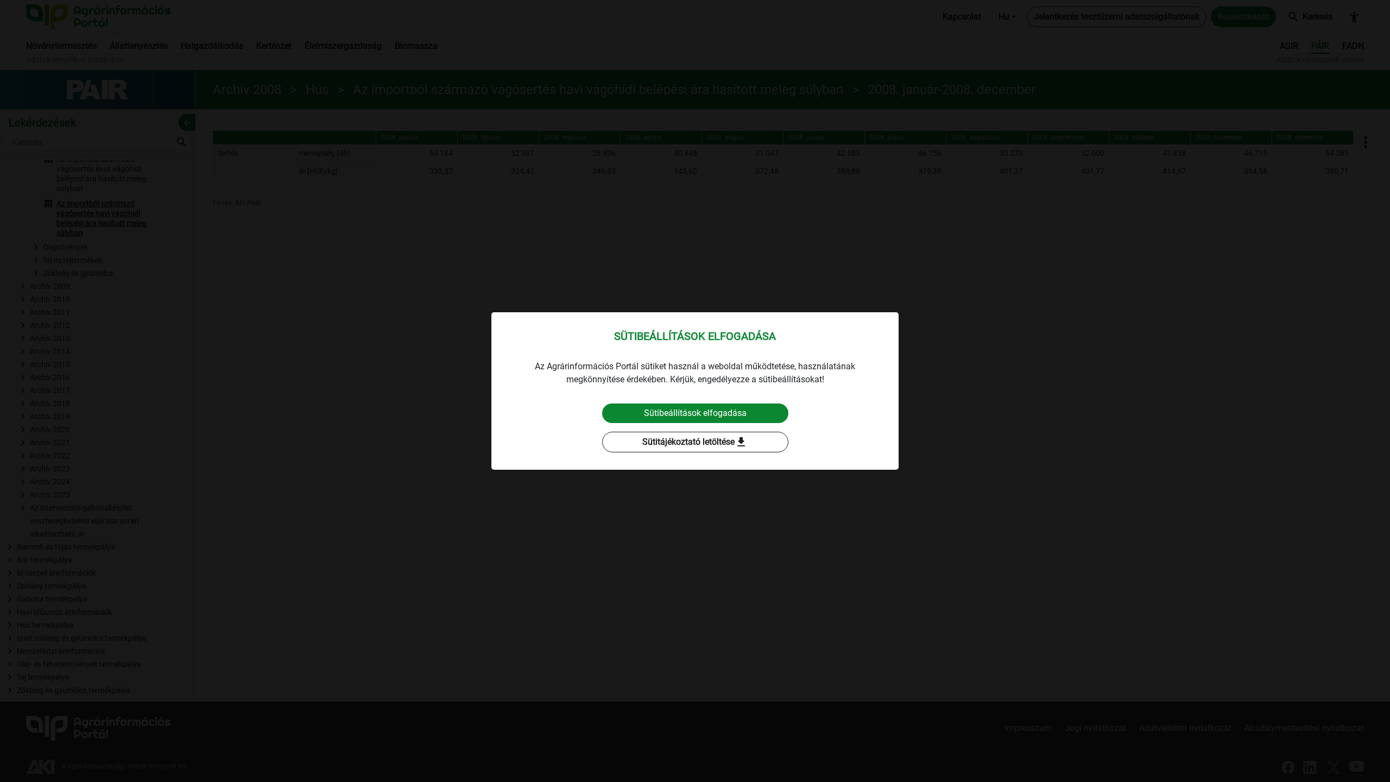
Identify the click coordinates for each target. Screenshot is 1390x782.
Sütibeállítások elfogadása (695, 413)
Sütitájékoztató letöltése (695, 442)
